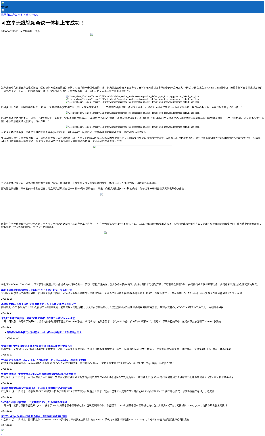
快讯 (3, 14)
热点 (35, 14)
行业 (9, 14)
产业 (14, 14)
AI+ (31, 14)
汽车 (20, 14)
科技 (25, 14)
